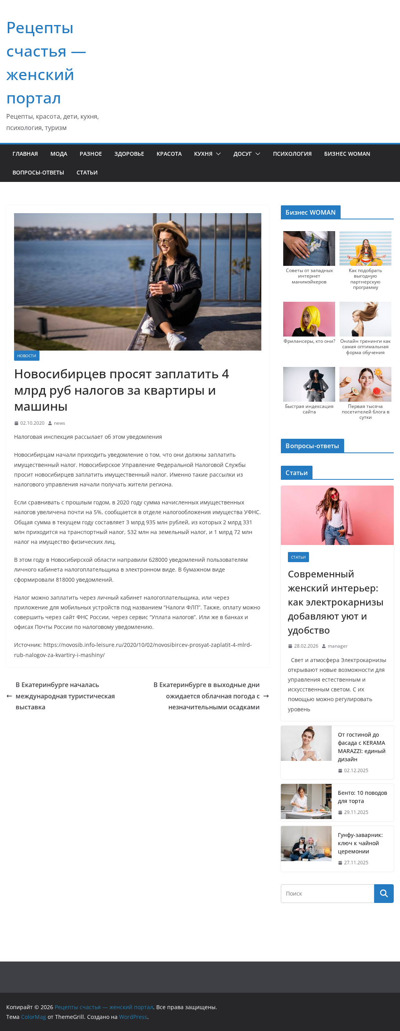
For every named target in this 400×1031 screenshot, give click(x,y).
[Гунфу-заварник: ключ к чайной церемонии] (306, 849)
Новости (26, 355)
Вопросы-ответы (38, 172)
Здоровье (129, 153)
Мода (58, 153)
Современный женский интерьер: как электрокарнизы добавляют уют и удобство (336, 601)
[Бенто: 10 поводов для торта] (306, 802)
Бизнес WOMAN (347, 153)
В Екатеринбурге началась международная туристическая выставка (65, 696)
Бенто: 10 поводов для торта (362, 797)
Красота (169, 153)
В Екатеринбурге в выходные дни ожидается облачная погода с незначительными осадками (207, 696)
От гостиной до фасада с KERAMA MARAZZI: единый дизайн (362, 747)
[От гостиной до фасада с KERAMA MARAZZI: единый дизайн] (306, 753)
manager (338, 646)
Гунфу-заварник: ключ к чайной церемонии (360, 843)
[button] (216, 153)
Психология (292, 153)
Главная (25, 153)
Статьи (87, 172)
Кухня (203, 153)
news (59, 423)
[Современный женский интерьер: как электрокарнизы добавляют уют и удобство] (337, 515)
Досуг (243, 153)
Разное (91, 153)
